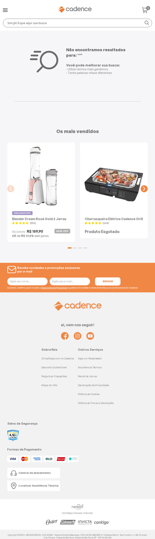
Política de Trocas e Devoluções (96, 403)
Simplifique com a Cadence (57, 358)
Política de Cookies (89, 394)
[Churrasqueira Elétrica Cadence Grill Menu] (114, 176)
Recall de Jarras (87, 376)
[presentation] (10, 188)
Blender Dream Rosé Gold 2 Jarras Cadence (39, 219)
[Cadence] (75, 9)
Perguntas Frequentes (54, 376)
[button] (70, 247)
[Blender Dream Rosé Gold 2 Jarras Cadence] (41, 176)
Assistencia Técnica (90, 367)
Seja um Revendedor (90, 358)
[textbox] (77, 23)
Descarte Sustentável (54, 367)
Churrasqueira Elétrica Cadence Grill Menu (114, 219)
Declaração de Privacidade (54, 288)
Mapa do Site (49, 385)
